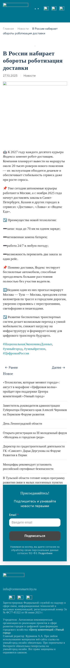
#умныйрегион (34, 349)
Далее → (58, 367)
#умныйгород (13, 349)
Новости (30, 75)
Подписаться (34, 536)
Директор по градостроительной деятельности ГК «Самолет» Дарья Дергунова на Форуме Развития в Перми (34, 451)
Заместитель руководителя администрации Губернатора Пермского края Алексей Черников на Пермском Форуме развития (35, 410)
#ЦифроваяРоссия (16, 353)
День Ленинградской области (22, 423)
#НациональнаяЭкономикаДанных (27, 344)
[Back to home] (15, 9)
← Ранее (11, 367)
